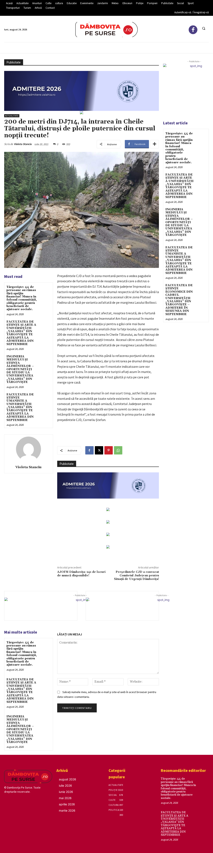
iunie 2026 (66, 792)
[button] (203, 28)
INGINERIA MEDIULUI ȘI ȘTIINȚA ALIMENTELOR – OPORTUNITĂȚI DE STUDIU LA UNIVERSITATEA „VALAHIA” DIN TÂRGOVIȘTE (20, 369)
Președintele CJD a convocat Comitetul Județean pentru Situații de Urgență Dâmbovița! (136, 575)
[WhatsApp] (118, 450)
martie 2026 (67, 810)
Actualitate (12, 115)
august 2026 (67, 779)
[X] (99, 450)
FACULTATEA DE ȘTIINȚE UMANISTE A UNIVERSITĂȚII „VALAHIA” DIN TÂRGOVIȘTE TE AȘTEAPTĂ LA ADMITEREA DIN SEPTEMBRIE (20, 407)
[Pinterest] (108, 450)
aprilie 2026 (67, 804)
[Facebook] (193, 29)
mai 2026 (65, 798)
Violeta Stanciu (23, 144)
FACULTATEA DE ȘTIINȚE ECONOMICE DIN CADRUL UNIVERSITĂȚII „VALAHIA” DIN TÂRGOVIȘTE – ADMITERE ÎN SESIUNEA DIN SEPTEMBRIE (179, 300)
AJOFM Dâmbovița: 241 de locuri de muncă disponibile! (81, 573)
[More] (154, 144)
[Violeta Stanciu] (28, 449)
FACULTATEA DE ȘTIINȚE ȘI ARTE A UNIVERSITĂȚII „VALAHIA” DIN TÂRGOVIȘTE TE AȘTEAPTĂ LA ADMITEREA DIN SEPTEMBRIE (21, 333)
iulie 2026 (65, 785)
